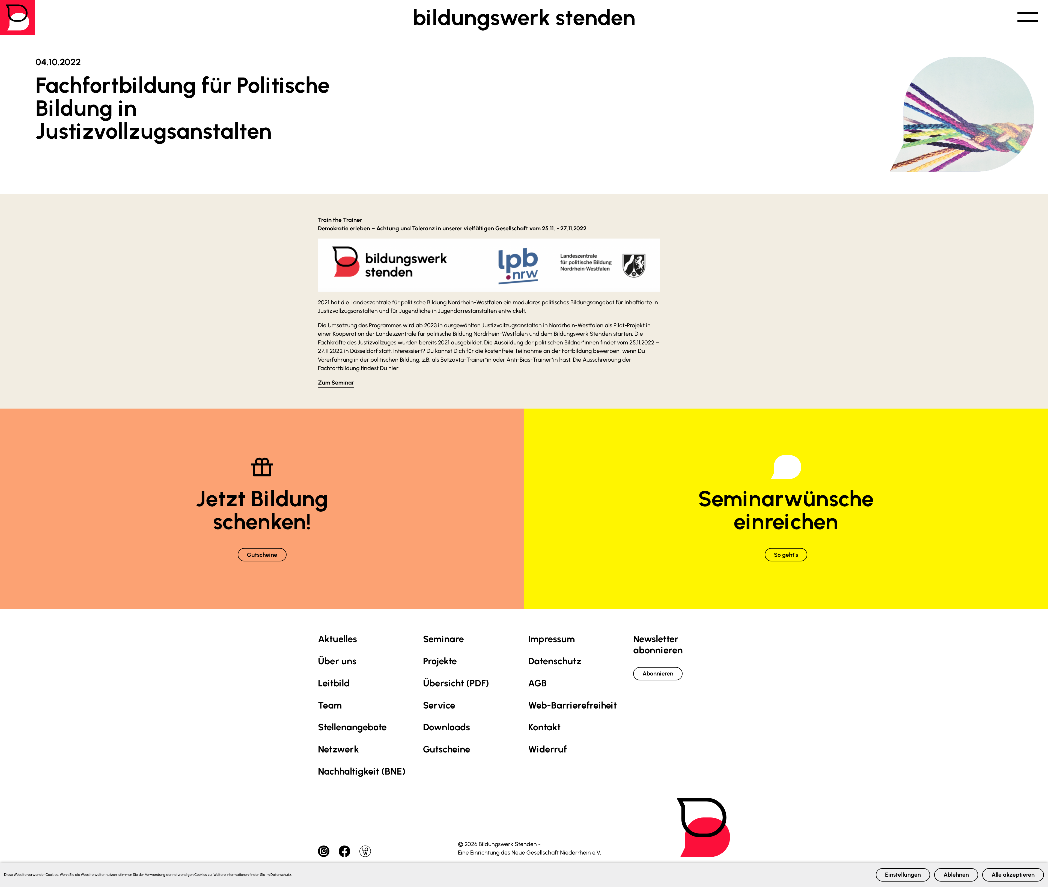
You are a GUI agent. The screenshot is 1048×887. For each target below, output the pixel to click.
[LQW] (365, 850)
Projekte (440, 661)
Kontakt (544, 727)
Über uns (337, 661)
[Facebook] (345, 850)
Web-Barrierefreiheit (572, 705)
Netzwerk (338, 749)
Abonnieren (657, 673)
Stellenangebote (352, 727)
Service (439, 705)
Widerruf (547, 749)
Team (330, 705)
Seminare (443, 639)
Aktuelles (337, 639)
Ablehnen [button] (956, 874)
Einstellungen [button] (903, 874)
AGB (537, 683)
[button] (1027, 17)
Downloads (446, 727)
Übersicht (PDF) (456, 683)
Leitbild (334, 683)
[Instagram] (324, 850)
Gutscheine (262, 554)
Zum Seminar (336, 382)
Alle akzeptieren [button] (1013, 874)
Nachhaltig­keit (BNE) (362, 771)
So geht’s (786, 554)
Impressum (551, 639)
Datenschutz (554, 661)
